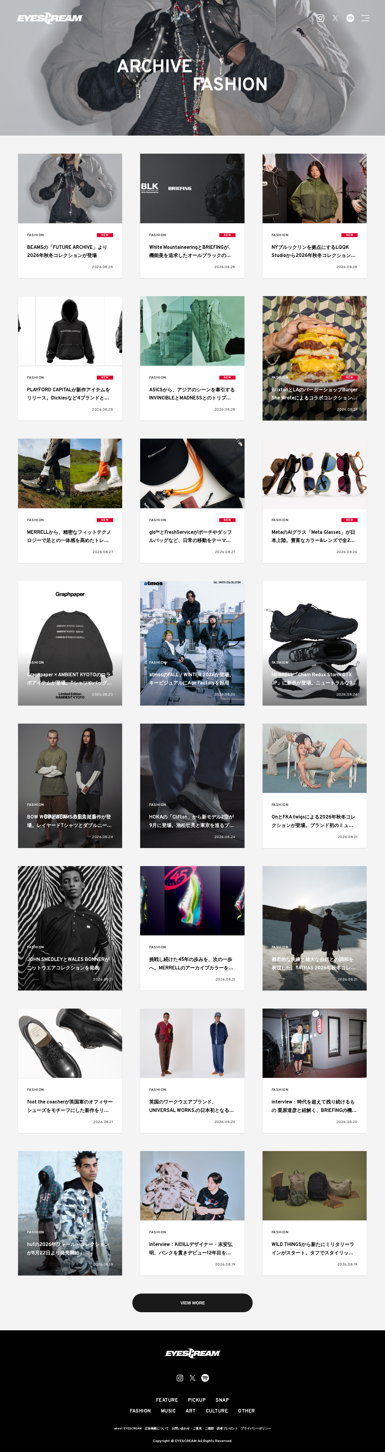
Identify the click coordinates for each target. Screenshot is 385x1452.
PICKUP (197, 1400)
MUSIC (168, 1411)
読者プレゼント (227, 1429)
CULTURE (217, 1411)
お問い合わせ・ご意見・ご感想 (193, 1429)
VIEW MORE (192, 1302)
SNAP (222, 1400)
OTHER (246, 1411)
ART (191, 1411)
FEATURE (167, 1400)
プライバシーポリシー (256, 1429)
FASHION (35, 235)
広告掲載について (157, 1429)
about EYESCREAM (128, 1429)
